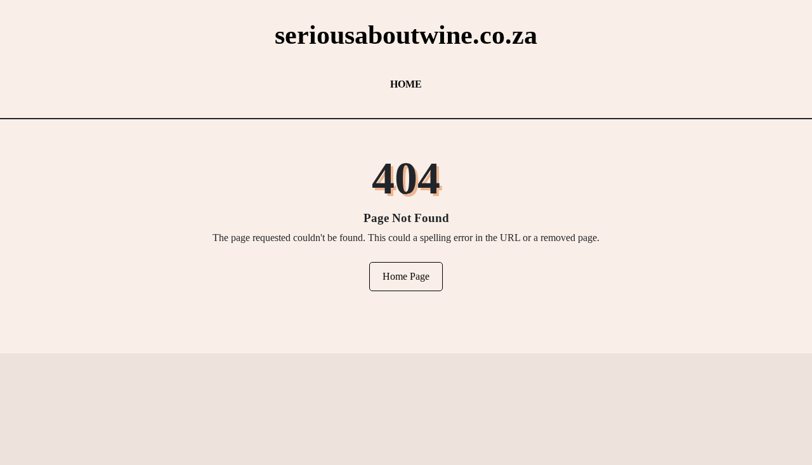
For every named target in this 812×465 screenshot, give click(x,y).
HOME (406, 84)
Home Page (406, 276)
